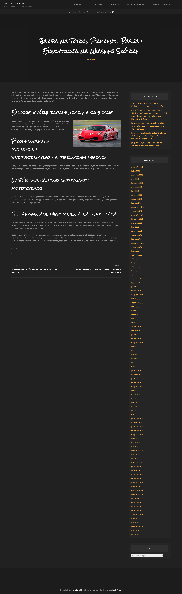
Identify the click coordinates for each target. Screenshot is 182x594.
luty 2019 (135, 498)
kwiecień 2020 (137, 450)
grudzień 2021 (137, 370)
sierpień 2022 (137, 342)
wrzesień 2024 (137, 247)
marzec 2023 (136, 314)
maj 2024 (135, 259)
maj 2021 (135, 398)
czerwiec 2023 (137, 303)
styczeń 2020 (136, 462)
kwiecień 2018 (137, 526)
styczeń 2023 (136, 322)
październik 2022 (138, 334)
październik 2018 (138, 506)
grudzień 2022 (137, 326)
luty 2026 (135, 191)
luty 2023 (135, 318)
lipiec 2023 (135, 299)
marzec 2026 (136, 187)
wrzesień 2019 (137, 478)
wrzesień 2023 (137, 291)
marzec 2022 (136, 358)
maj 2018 (135, 522)
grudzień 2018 (137, 502)
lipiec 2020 (135, 438)
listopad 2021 (137, 374)
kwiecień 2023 (137, 311)
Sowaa (92, 59)
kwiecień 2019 (137, 494)
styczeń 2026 (136, 195)
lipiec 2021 (135, 390)
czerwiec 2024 (137, 255)
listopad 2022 (137, 330)
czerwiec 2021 (137, 394)
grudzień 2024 (137, 235)
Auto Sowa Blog (15, 3)
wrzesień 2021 (137, 382)
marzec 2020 (136, 454)
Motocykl (97, 5)
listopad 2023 (137, 283)
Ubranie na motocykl (136, 5)
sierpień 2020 (137, 434)
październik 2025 (138, 207)
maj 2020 (135, 446)
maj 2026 (135, 179)
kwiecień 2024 (137, 263)
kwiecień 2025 (137, 219)
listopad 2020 (137, 422)
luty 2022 (135, 362)
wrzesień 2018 (137, 510)
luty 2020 (135, 458)
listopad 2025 (137, 203)
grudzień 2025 (137, 199)
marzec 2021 (136, 406)
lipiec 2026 (135, 171)
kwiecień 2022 (137, 354)
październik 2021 (138, 378)
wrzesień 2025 (137, 211)
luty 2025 (135, 227)
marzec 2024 (136, 267)
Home (67, 12)
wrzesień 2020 (137, 430)
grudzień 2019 (137, 466)
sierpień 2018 (137, 514)
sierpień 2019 (137, 482)
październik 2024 (138, 243)
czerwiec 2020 (137, 442)
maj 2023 (135, 307)
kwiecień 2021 (137, 402)
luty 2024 (135, 271)
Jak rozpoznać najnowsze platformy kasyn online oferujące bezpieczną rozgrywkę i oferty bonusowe (148, 126)
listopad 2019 (137, 470)
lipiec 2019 (135, 486)
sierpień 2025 (137, 215)
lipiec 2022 (135, 346)
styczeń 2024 (136, 275)
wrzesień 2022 (137, 338)
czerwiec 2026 (137, 175)
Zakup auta (114, 5)
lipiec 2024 (135, 251)
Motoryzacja (80, 5)
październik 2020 (138, 426)
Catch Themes (117, 590)
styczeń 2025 (136, 231)
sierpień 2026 (137, 167)
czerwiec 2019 (137, 490)
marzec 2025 (136, 223)
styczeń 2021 (136, 414)
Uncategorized (75, 12)
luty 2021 (135, 410)
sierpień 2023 (137, 295)
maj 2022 (135, 350)
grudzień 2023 (137, 279)
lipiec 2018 (135, 518)
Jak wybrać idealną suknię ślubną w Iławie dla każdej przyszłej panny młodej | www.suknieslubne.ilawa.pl (148, 136)
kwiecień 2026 (137, 183)
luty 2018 (135, 534)
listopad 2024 (137, 239)
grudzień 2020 (137, 418)
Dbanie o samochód (162, 5)
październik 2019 (138, 474)
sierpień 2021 (137, 386)
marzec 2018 (136, 530)
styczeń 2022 (136, 366)
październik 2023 (138, 287)
